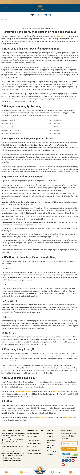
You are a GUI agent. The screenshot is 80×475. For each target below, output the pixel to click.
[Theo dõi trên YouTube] (63, 464)
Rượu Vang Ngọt (52, 451)
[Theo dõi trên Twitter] (69, 460)
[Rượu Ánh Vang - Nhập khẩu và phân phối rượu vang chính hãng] (40, 8)
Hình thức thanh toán (33, 440)
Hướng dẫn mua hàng (33, 450)
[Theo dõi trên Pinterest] (73, 460)
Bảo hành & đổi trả (32, 447)
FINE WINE (50, 454)
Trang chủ (32, 15)
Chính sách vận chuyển (34, 443)
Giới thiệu (50, 436)
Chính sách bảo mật (33, 433)
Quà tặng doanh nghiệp (34, 453)
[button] (4, 7)
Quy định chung (32, 436)
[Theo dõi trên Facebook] (63, 460)
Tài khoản (50, 433)
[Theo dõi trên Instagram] (66, 460)
